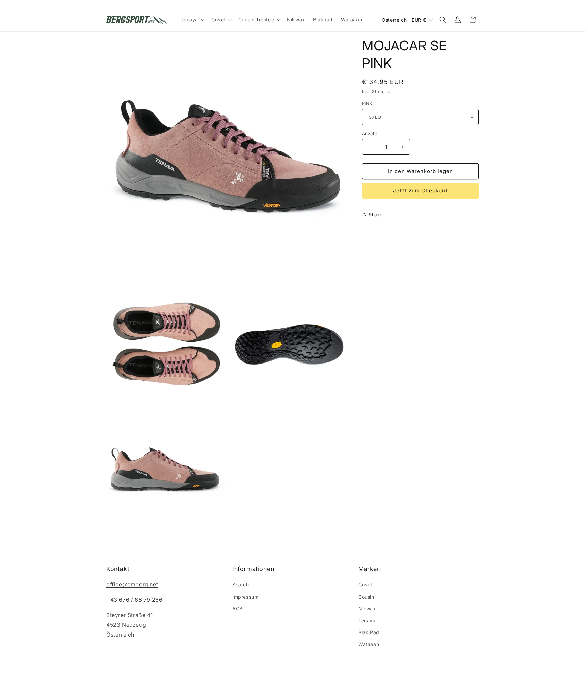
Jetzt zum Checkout (420, 190)
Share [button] (376, 214)
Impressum (245, 597)
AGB (237, 608)
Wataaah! (369, 644)
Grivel (365, 585)
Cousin (366, 597)
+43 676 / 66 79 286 (134, 600)
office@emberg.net (132, 584)
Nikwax (367, 608)
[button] (192, 20)
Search (240, 585)
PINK (367, 103)
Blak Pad (369, 633)
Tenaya (367, 620)
